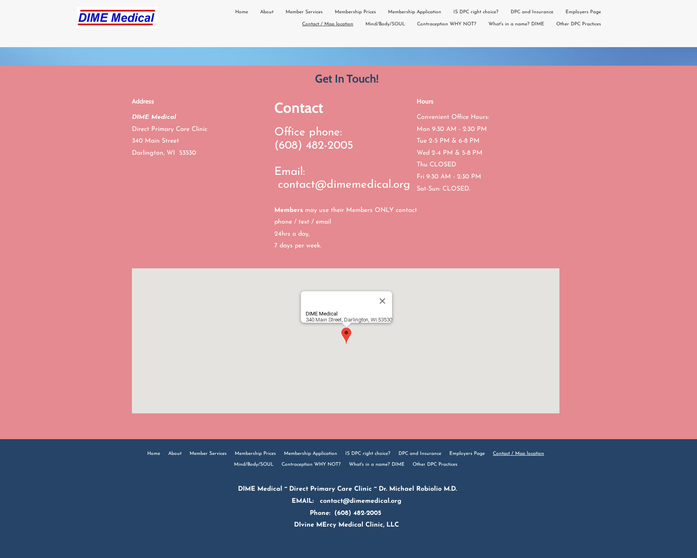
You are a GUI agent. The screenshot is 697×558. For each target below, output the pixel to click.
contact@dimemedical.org (344, 185)
